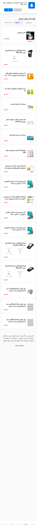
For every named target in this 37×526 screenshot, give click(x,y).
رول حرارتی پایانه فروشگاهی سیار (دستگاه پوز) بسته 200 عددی (16, 321)
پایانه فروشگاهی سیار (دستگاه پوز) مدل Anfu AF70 (15, 267)
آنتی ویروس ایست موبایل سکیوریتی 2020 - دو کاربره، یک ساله (15, 182)
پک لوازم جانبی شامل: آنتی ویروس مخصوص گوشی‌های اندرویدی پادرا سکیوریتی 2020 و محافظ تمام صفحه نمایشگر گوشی (15, 169)
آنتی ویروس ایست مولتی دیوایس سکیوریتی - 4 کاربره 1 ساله (16, 213)
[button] (18, 345)
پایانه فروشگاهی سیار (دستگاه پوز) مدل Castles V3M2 (15, 244)
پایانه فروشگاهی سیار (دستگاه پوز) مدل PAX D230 (15, 51)
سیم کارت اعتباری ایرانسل (18, 104)
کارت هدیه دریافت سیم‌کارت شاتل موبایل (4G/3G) (16, 121)
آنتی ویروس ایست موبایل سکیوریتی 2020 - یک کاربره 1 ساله (15, 229)
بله (8, 10)
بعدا (17, 10)
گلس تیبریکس (21, 33)
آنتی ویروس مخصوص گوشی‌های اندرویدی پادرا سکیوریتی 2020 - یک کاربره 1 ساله (15, 75)
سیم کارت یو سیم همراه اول (18, 135)
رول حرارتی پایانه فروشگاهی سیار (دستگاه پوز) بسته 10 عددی (16, 290)
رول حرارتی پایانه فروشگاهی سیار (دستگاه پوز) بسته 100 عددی (16, 305)
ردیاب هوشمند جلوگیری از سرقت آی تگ (15, 90)
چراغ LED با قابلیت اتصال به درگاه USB (16, 151)
